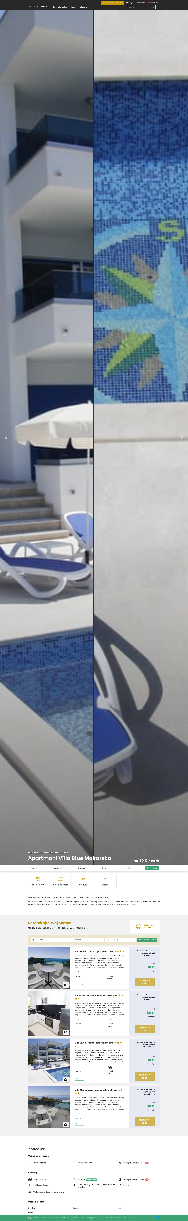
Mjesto (127, 868)
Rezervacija (152, 868)
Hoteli (73, 7)
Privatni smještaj (60, 7)
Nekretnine (83, 7)
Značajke (82, 868)
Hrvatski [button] (153, 3)
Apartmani (57, 868)
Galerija (105, 868)
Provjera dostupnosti (147, 940)
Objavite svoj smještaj (113, 3)
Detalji (78, 984)
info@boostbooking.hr (136, 3)
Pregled (33, 868)
